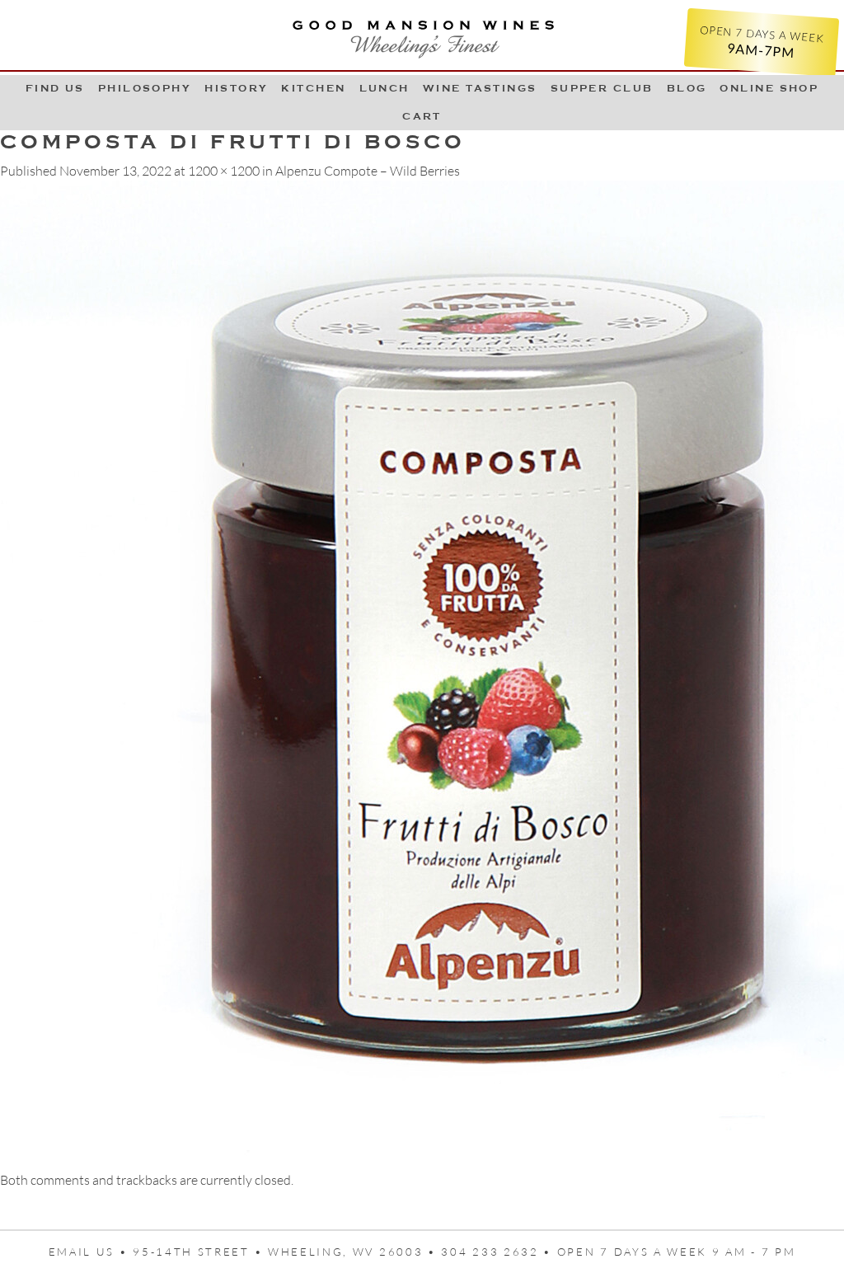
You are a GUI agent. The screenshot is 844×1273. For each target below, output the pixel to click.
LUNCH (384, 88)
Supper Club (602, 88)
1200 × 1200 (224, 170)
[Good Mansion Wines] (422, 35)
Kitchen (313, 88)
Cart (422, 116)
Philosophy (145, 88)
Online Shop (769, 88)
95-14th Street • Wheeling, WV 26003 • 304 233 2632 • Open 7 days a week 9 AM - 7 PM (464, 1251)
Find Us (55, 88)
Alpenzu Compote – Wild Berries (367, 170)
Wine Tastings (480, 88)
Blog (687, 88)
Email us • (91, 1251)
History (236, 88)
